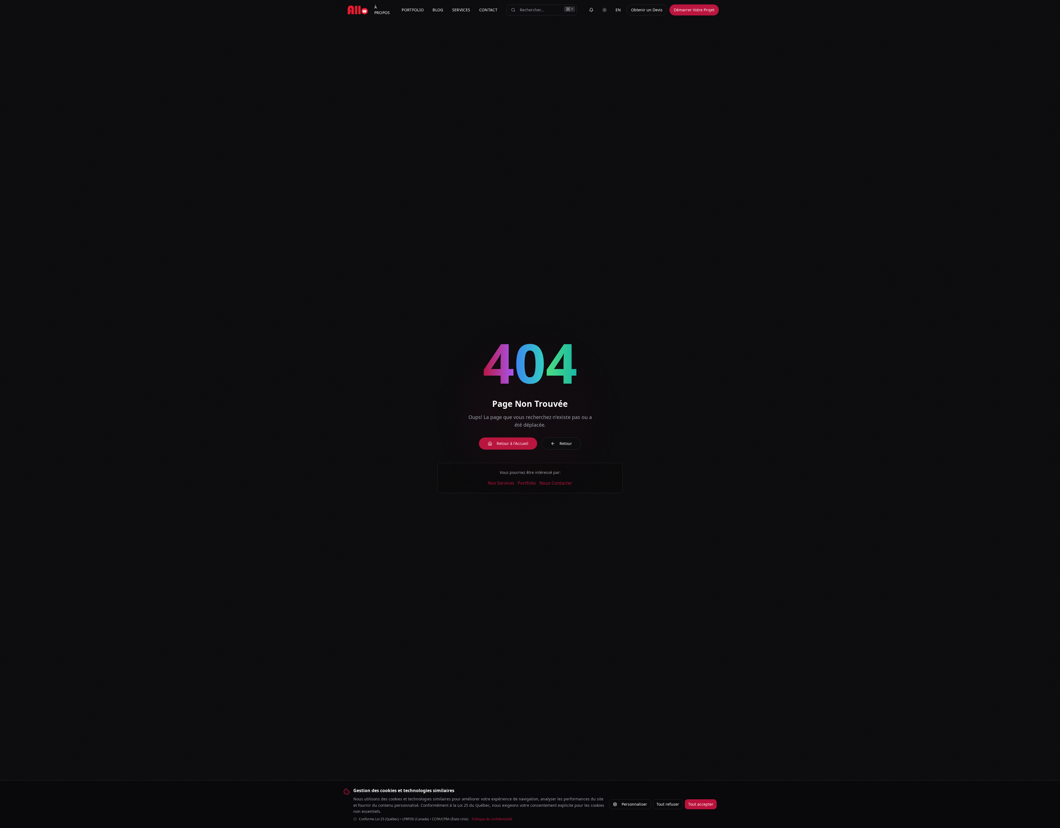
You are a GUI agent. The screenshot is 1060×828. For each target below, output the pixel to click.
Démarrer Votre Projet (694, 9)
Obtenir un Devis (646, 9)
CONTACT (488, 9)
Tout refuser (667, 804)
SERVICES (461, 9)
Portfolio (527, 483)
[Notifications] (591, 9)
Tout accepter (700, 804)
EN (618, 9)
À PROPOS (382, 9)
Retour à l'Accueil (512, 443)
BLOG (438, 9)
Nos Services (501, 483)
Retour (566, 443)
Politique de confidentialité (492, 819)
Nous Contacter (555, 483)
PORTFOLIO (413, 9)
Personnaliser (634, 804)
